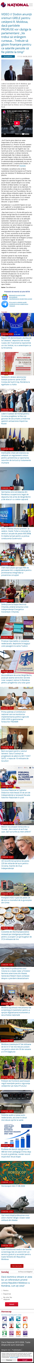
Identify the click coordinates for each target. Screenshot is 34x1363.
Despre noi (5, 1350)
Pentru (5, 1290)
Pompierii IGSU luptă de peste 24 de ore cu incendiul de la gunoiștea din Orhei (16, 900)
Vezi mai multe (17, 1266)
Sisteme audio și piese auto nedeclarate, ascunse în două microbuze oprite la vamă (14, 1117)
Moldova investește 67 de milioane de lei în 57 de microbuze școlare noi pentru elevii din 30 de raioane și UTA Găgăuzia (16, 1048)
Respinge (9, 1360)
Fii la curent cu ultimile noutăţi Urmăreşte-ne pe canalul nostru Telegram (18, 304)
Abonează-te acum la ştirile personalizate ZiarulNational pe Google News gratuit (20, 297)
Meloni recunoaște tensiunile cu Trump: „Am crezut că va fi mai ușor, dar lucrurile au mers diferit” (16, 829)
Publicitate (16, 1350)
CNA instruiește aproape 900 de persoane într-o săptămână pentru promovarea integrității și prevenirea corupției (16, 571)
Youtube (22, 166)
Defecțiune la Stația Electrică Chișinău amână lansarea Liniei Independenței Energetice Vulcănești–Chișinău (14, 608)
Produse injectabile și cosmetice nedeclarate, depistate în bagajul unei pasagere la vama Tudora (15, 643)
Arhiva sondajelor (25, 1271)
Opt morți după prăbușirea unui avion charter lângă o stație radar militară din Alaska (15, 1217)
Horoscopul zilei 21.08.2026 (13, 1186)
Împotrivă (7, 1294)
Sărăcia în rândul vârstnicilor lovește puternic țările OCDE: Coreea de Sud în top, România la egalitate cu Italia (15, 381)
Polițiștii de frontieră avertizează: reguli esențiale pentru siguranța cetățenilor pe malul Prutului (15, 1083)
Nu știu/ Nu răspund (7, 1298)
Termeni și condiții (14, 1357)
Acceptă (24, 1360)
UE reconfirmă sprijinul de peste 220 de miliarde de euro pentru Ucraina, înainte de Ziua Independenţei (15, 865)
